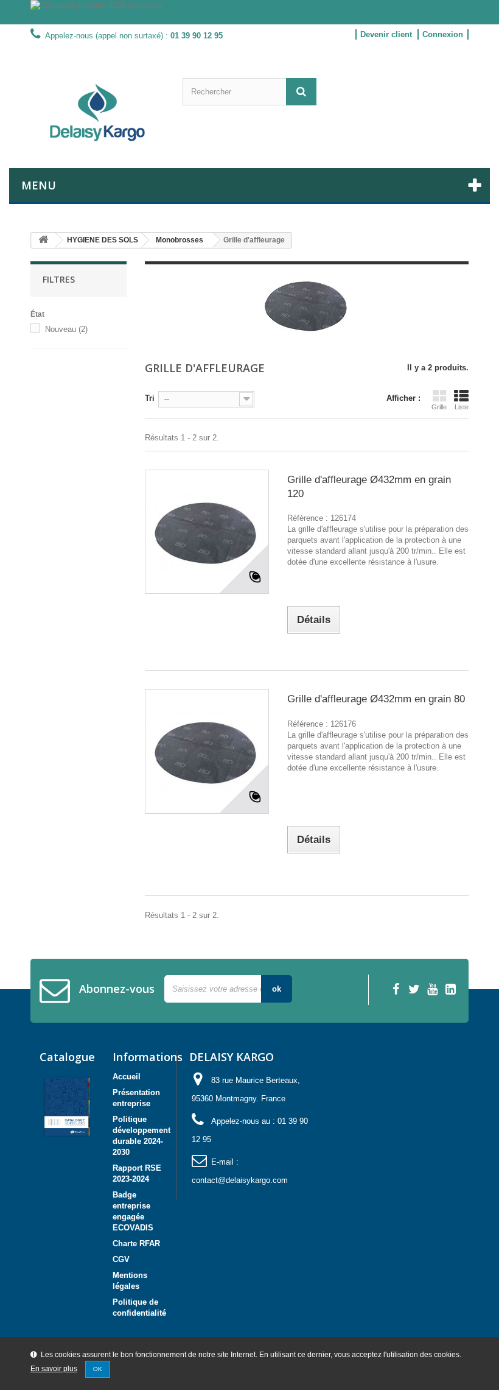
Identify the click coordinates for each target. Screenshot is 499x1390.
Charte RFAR (136, 1243)
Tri (150, 398)
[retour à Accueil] (43, 240)
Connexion (442, 34)
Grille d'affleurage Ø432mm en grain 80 (376, 699)
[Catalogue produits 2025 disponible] (249, 12)
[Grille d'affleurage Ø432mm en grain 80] (207, 751)
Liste (462, 407)
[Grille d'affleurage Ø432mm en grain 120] (207, 532)
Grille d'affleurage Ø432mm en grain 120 (369, 486)
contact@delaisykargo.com (240, 1180)
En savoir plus (53, 1368)
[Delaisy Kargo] (97, 112)
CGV (121, 1259)
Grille (439, 407)
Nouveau (66, 329)
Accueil (127, 1076)
